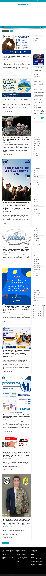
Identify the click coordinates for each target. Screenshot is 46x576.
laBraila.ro (37, 558)
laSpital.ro (12, 550)
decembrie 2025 (37, 139)
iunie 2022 (36, 226)
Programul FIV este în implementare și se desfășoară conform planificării (38, 72)
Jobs (35, 42)
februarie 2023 (36, 209)
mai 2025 (35, 153)
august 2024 (36, 172)
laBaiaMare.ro (41, 555)
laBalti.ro (3, 558)
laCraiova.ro (18, 553)
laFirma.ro (7, 553)
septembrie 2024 (37, 170)
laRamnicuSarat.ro (20, 560)
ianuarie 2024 (36, 186)
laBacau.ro (36, 555)
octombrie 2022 (37, 217)
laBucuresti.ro (23, 550)
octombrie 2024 (37, 168)
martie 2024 (36, 182)
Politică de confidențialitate (14, 27)
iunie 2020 (36, 275)
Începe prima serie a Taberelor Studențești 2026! (15, 99)
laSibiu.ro (32, 561)
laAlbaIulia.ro (37, 553)
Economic (35, 40)
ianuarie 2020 (36, 286)
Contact (6, 27)
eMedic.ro (3, 550)
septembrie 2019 (37, 294)
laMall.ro (11, 551)
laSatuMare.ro (33, 560)
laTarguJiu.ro (33, 564)
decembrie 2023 (37, 188)
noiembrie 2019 (37, 290)
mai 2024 (35, 178)
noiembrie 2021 (37, 240)
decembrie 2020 (37, 263)
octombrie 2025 (37, 143)
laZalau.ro (37, 565)
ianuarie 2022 (36, 236)
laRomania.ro (23, 4)
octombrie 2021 (37, 242)
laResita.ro (41, 558)
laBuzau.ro (24, 554)
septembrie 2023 (37, 195)
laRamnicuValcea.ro (19, 561)
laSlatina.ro (36, 561)
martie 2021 (36, 257)
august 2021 (36, 246)
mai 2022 (35, 228)
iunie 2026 (36, 126)
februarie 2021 (36, 259)
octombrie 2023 (37, 193)
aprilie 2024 (36, 180)
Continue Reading (8, 72)
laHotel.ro (3, 551)
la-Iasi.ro (36, 550)
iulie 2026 (35, 124)
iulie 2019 (35, 298)
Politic (35, 46)
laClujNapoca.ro (19, 551)
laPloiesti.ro (27, 553)
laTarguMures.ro (39, 564)
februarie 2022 (36, 234)
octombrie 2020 (37, 267)
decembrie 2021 (37, 238)
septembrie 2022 (37, 219)
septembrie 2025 (37, 145)
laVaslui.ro (33, 553)
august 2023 (36, 197)
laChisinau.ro (11, 555)
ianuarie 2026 (36, 137)
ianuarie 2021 (36, 261)
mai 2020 (35, 277)
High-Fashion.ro (11, 557)
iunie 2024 (36, 176)
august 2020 (36, 271)
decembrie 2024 (37, 164)
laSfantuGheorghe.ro (34, 551)
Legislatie (35, 44)
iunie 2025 (36, 151)
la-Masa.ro (7, 551)
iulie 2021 (35, 248)
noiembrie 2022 (37, 215)
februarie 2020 (36, 284)
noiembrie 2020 (37, 265)
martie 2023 (36, 207)
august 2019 (36, 296)
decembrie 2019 (37, 288)
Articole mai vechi (6, 543)
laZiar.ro (3, 553)
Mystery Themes (12, 574)
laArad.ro (32, 555)
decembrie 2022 (37, 213)
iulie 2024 (35, 174)
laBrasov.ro (33, 550)
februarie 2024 (36, 184)
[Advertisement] (23, 18)
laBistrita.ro (33, 557)
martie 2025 (36, 157)
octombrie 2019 (37, 292)
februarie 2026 (36, 135)
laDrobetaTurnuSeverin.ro (21, 562)
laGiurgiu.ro (19, 557)
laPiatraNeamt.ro (5, 557)
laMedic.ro (8, 550)
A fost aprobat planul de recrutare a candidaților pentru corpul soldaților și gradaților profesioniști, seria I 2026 (16, 139)
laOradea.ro (18, 558)
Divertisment (36, 38)
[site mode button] (41, 27)
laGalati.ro (23, 553)
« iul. (33, 320)
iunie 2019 (36, 300)
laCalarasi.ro (18, 555)
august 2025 (36, 147)
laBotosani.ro (33, 558)
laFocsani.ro (27, 555)
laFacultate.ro (11, 553)
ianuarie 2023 (36, 211)
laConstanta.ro (24, 551)
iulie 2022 (35, 224)
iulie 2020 (35, 273)
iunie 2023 (36, 201)
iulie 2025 (35, 149)
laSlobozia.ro (40, 561)
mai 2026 (35, 128)
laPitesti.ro (23, 558)
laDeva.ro (22, 555)
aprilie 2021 (36, 255)
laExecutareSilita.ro (5, 555)
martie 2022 (36, 232)
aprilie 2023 (36, 205)
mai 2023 (35, 203)
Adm (11, 59)
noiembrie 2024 (37, 166)
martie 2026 (36, 133)
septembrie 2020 (37, 269)
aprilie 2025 (36, 155)
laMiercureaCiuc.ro (24, 557)
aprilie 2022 (36, 230)
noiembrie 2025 (37, 141)
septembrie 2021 (37, 244)
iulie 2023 (35, 199)
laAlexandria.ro (33, 554)
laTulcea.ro (33, 565)
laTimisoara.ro (18, 554)
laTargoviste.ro (33, 562)
